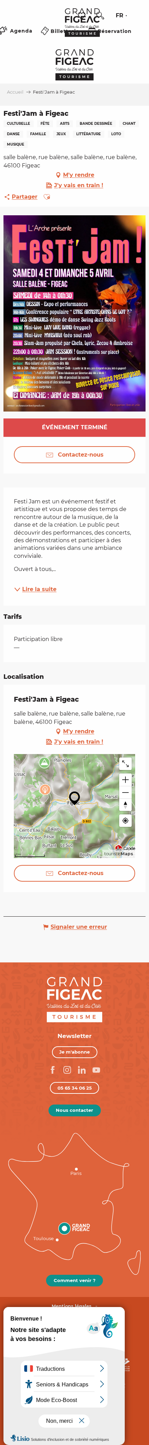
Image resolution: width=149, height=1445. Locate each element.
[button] (100, 15)
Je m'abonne (74, 1052)
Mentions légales (71, 1306)
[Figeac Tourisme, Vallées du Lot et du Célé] (82, 27)
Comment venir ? (75, 1280)
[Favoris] (82, 16)
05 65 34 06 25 (75, 1088)
